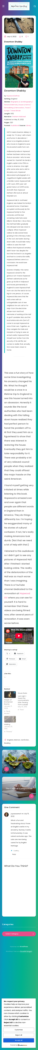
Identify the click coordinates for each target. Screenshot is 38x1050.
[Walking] (10, 719)
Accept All (18, 1040)
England (10, 740)
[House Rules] (25, 701)
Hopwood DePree (13, 96)
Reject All (18, 1035)
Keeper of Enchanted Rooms (8, 702)
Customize (19, 1030)
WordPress (24, 946)
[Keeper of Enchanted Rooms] (10, 694)
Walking (7, 724)
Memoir (17, 740)
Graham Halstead (19, 117)
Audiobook (15, 125)
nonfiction (25, 740)
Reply (14, 854)
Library (28, 125)
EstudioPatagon (26, 951)
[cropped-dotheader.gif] (19, 6)
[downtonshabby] (19, 66)
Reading (7, 743)
